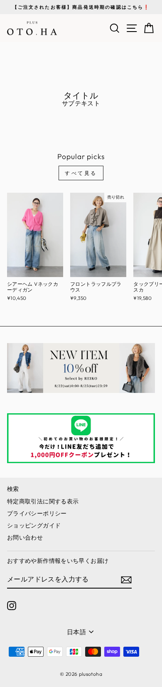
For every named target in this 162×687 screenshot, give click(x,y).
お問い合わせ (25, 537)
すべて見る (81, 173)
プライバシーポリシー (37, 513)
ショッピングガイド (34, 525)
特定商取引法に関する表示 (43, 501)
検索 (13, 489)
